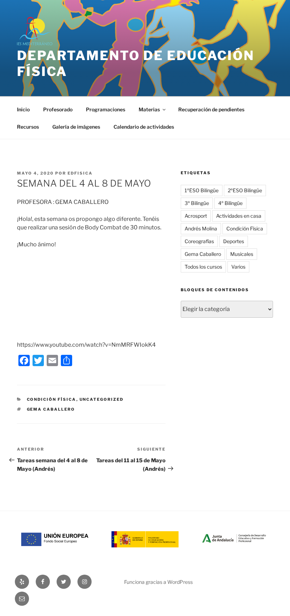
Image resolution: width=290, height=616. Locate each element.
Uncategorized (102, 399)
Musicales (241, 254)
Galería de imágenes (76, 127)
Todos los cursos (203, 267)
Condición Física (51, 399)
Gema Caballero (51, 409)
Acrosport (196, 216)
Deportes (233, 241)
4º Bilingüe (230, 203)
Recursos (28, 127)
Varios (238, 267)
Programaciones (105, 109)
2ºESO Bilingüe (245, 190)
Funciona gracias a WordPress (158, 582)
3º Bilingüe (197, 203)
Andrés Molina (201, 228)
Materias (149, 109)
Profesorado (57, 109)
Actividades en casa (238, 216)
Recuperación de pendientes (211, 109)
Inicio (23, 109)
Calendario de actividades (144, 127)
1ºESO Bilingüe (202, 190)
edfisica (80, 173)
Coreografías (199, 241)
